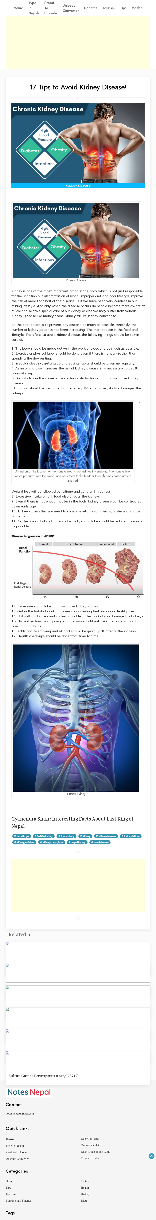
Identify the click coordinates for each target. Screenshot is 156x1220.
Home (18, 8)
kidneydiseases (107, 836)
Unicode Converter (71, 8)
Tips (123, 8)
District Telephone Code (95, 1151)
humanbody (68, 836)
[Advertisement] (78, 42)
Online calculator (91, 1145)
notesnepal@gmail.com (20, 1113)
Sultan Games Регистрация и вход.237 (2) (44, 1075)
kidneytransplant (53, 842)
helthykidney (45, 836)
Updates (90, 8)
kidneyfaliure (132, 836)
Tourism (109, 8)
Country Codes (90, 1158)
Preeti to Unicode (50, 8)
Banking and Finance (18, 1200)
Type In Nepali (34, 8)
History (85, 1194)
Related (17, 934)
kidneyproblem (25, 842)
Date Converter (90, 1138)
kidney (86, 836)
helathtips (23, 836)
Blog (84, 1200)
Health (137, 8)
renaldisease (101, 842)
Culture (85, 1181)
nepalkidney (78, 842)
